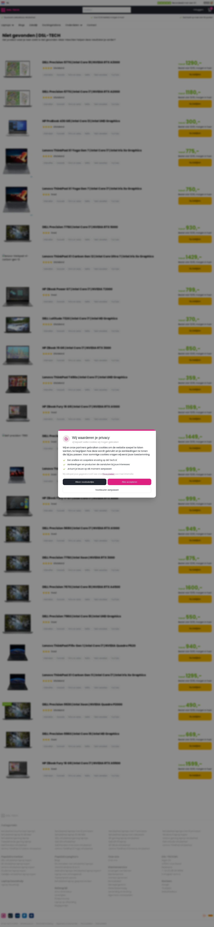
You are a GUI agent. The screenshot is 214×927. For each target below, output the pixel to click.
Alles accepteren (129, 482)
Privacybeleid (108, 474)
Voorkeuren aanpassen (107, 489)
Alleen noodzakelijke (84, 482)
